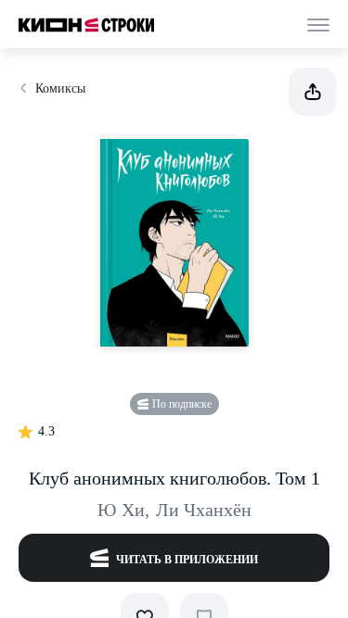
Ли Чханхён (203, 509)
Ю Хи (123, 509)
